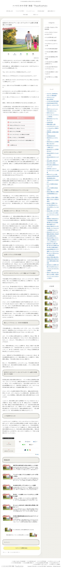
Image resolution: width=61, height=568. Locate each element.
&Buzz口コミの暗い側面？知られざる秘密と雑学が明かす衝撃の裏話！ (53, 245)
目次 (20, 117)
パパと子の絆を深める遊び (16, 562)
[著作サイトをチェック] (25, 450)
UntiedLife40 (50, 122)
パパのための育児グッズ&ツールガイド (40, 564)
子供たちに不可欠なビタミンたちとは (17, 125)
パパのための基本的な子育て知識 (41, 562)
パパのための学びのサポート (54, 562)
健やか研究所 (50, 99)
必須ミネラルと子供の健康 (15, 131)
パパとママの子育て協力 (41, 561)
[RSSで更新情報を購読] (30, 450)
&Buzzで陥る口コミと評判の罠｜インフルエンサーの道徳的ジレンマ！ (53, 228)
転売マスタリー (50, 112)
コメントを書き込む (21, 548)
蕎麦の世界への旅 (51, 124)
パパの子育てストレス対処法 (54, 564)
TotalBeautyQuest (51, 135)
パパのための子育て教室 (53, 101)
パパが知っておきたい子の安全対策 (18, 561)
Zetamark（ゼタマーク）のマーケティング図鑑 (53, 170)
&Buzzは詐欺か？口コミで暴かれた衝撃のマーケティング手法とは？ (53, 239)
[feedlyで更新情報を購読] (28, 450)
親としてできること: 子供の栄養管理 (17, 137)
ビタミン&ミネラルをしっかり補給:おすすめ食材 (19, 134)
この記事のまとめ (13, 145)
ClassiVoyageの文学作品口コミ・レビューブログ (53, 105)
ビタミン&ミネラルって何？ (15, 122)
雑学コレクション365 (52, 174)
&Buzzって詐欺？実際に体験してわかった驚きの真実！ (53, 199)
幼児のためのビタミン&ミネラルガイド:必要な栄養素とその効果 (21, 141)
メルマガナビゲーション (53, 126)
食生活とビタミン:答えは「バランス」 (17, 128)
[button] (33, 54)
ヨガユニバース (50, 97)
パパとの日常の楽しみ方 (31, 561)
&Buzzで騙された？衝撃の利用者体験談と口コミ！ (52, 193)
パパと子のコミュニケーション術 (53, 561)
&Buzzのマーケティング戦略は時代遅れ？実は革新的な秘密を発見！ (53, 234)
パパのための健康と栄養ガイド (9, 438)
